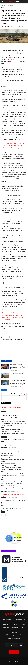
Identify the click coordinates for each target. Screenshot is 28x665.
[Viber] (17, 349)
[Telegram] (10, 349)
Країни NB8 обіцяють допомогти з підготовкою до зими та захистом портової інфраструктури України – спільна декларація (13, 502)
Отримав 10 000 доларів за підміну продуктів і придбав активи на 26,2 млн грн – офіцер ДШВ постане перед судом (13, 423)
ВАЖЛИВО (3, 411)
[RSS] (12, 645)
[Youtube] (21, 645)
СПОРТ (3, 511)
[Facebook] (7, 349)
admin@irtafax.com (16, 638)
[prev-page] (2, 515)
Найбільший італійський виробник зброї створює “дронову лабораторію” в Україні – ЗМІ (13, 475)
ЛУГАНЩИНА (4, 436)
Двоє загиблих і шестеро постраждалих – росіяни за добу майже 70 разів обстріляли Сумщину (12, 459)
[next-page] (5, 515)
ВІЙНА (3, 455)
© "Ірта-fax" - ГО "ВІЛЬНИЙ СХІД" (14, 659)
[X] (14, 349)
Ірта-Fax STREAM (7, 26)
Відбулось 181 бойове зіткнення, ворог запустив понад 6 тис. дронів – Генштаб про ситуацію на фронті (13, 451)
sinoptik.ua (16, 399)
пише (11, 62)
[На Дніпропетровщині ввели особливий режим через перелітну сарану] (5, 375)
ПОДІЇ (14, 5)
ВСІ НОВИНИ (9, 5)
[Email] (23, 349)
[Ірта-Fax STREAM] (2, 26)
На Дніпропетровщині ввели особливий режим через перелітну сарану (17, 375)
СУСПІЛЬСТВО (4, 491)
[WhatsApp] (20, 349)
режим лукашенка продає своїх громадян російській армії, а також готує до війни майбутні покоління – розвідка (12, 415)
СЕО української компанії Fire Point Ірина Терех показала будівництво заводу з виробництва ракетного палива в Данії (12, 467)
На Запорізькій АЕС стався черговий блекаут (13, 439)
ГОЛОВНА (3, 5)
